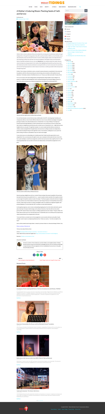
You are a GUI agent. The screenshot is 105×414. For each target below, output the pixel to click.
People (69, 97)
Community (70, 76)
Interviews (70, 90)
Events (69, 83)
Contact (59, 409)
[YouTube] (65, 36)
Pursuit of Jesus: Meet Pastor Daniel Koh (76, 44)
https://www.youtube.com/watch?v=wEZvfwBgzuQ (47, 233)
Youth (69, 110)
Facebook (68, 31)
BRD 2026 (70, 70)
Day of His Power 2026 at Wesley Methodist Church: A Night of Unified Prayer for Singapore (77, 52)
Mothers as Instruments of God (27, 236)
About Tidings (65, 409)
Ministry (69, 92)
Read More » (19, 297)
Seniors (69, 101)
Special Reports (71, 103)
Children (69, 74)
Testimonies (70, 104)
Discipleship (70, 77)
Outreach (70, 95)
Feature (69, 85)
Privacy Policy (71, 409)
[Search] (86, 10)
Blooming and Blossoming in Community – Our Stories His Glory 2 (33, 231)
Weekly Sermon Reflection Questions (75, 108)
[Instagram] (65, 33)
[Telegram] (65, 38)
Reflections (70, 99)
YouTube (68, 36)
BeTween (70, 61)
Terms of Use (77, 409)
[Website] (65, 29)
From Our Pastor (71, 86)
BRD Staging (70, 72)
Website (68, 29)
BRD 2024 (70, 67)
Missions (69, 94)
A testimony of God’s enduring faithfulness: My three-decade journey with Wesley (38, 288)
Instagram (68, 34)
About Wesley (54, 409)
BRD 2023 (70, 65)
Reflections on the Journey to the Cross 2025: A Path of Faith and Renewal (34, 358)
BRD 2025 (70, 68)
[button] (80, 7)
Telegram (68, 38)
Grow (69, 88)
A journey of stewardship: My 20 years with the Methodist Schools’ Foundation (35, 324)
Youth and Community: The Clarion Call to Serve (28, 391)
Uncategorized (71, 106)
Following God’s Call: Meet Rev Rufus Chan (77, 55)
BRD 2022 (70, 63)
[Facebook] (65, 31)
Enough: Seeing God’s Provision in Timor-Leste (77, 43)
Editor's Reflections (72, 81)
